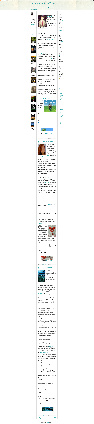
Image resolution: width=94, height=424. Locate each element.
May (60, 123)
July (60, 121)
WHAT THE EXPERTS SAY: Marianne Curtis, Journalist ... (61, 107)
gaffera (48, 422)
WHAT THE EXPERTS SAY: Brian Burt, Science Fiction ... (61, 104)
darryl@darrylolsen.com (41, 404)
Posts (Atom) (41, 418)
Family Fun (54, 7)
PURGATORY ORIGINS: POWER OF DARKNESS (43, 352)
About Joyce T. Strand (43, 7)
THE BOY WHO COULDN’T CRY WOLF (49, 34)
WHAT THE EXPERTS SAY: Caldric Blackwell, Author (61, 95)
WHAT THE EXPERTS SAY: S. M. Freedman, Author (61, 98)
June (60, 122)
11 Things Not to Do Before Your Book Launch (60, 46)
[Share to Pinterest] (50, 138)
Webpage (32, 34)
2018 (59, 89)
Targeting (49, 7)
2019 (59, 88)
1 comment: (46, 264)
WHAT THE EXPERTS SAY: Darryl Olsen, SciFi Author (61, 101)
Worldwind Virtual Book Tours (49, 260)
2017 (59, 90)
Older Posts (55, 417)
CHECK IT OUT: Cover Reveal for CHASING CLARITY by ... (61, 116)
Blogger (52, 422)
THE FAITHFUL (42, 156)
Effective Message (34, 9)
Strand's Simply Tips (42, 3)
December (61, 93)
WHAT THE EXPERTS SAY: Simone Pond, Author (61, 113)
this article (62, 20)
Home (32, 7)
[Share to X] (49, 138)
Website (38, 402)
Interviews (36, 7)
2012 (59, 128)
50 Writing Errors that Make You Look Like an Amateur (61, 30)
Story (58, 7)
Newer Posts (39, 417)
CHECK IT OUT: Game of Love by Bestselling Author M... (61, 110)
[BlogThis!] (48, 138)
